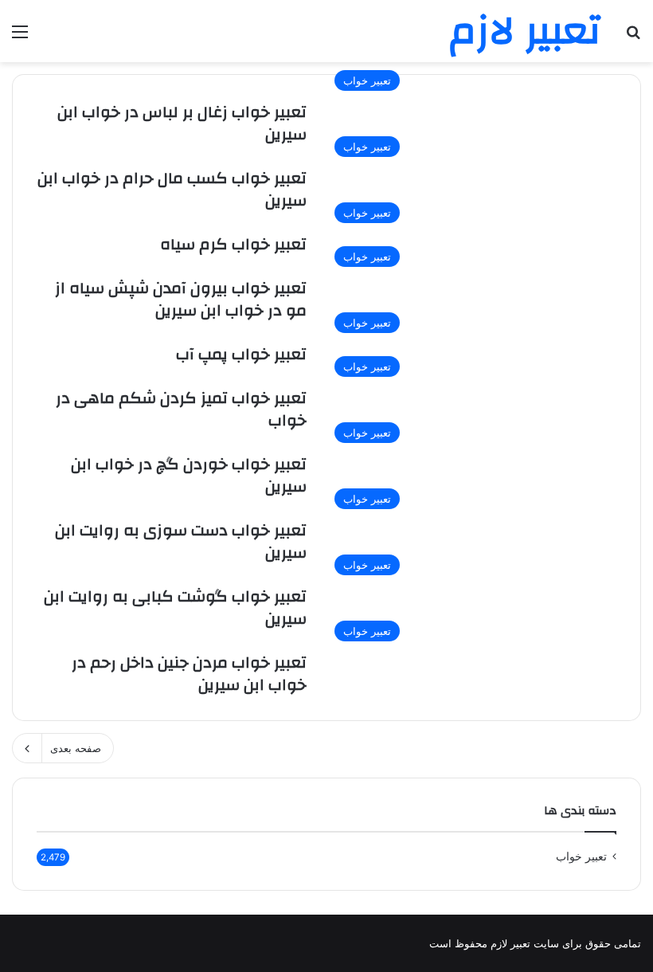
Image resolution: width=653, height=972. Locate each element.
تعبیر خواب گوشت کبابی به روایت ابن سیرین (175, 607)
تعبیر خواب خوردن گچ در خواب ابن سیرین (189, 475)
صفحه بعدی (75, 748)
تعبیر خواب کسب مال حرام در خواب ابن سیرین (172, 189)
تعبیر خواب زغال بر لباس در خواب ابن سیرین (182, 123)
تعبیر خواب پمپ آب (241, 354)
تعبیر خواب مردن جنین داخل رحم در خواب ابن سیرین (189, 674)
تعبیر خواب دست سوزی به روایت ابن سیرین (181, 541)
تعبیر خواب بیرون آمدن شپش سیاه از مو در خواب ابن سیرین (181, 299)
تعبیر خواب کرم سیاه (233, 244)
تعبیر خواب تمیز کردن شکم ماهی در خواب (181, 409)
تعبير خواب (581, 856)
